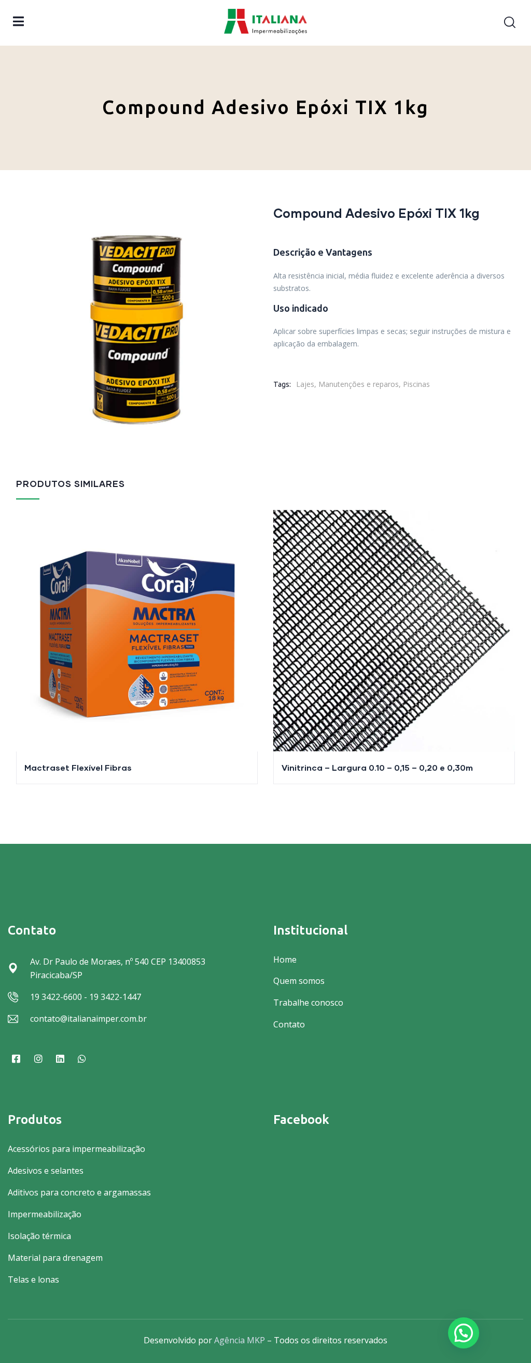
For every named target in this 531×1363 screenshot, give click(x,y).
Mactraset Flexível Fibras (78, 767)
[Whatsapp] (82, 1058)
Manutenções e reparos (358, 384)
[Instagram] (38, 1058)
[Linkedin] (60, 1058)
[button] (463, 1332)
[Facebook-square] (16, 1058)
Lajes (305, 384)
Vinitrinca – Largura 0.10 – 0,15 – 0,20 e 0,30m (377, 767)
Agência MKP (239, 1340)
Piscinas (416, 384)
